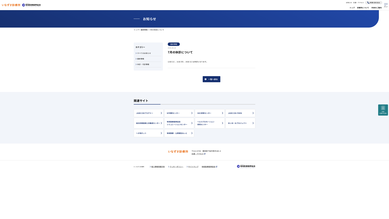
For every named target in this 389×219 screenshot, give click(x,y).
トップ (352, 7)
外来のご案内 (376, 7)
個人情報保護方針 (158, 166)
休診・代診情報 (143, 64)
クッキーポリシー (176, 166)
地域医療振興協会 (208, 166)
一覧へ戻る (213, 79)
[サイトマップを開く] (385, 5)
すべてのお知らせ (144, 53)
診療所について (363, 7)
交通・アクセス (358, 3)
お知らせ (349, 3)
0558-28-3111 (375, 3)
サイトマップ (193, 166)
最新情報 (140, 58)
